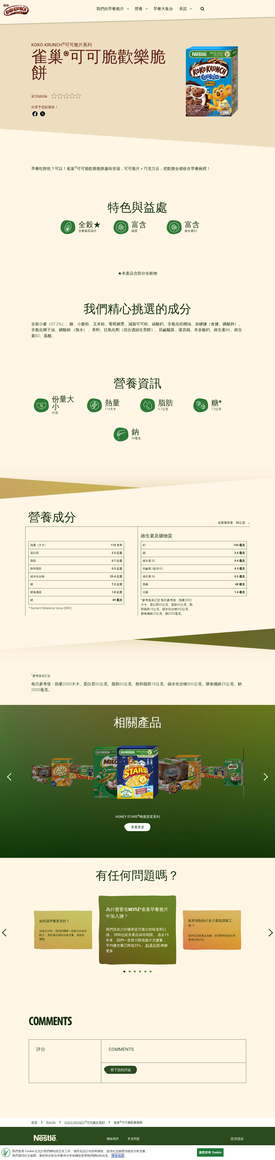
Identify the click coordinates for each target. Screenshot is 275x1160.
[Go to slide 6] (150, 971)
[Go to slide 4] (140, 971)
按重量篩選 (225, 522)
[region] (137, 1152)
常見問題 (134, 1138)
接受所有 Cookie (210, 1152)
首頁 (34, 1122)
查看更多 (137, 827)
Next (265, 777)
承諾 (183, 8)
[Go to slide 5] (145, 971)
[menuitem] (112, 9)
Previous (9, 777)
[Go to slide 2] (130, 971)
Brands (51, 1122)
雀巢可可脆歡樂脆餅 (128, 1122)
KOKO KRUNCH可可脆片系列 (85, 1122)
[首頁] (45, 1139)
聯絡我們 (113, 1138)
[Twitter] (42, 113)
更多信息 (118, 1155)
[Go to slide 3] (135, 971)
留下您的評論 (39, 96)
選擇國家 (237, 1138)
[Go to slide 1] (124, 971)
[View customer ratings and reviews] (272, 1109)
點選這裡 (153, 945)
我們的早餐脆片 (110, 8)
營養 (139, 8)
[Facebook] (35, 113)
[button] (203, 9)
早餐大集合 (163, 8)
